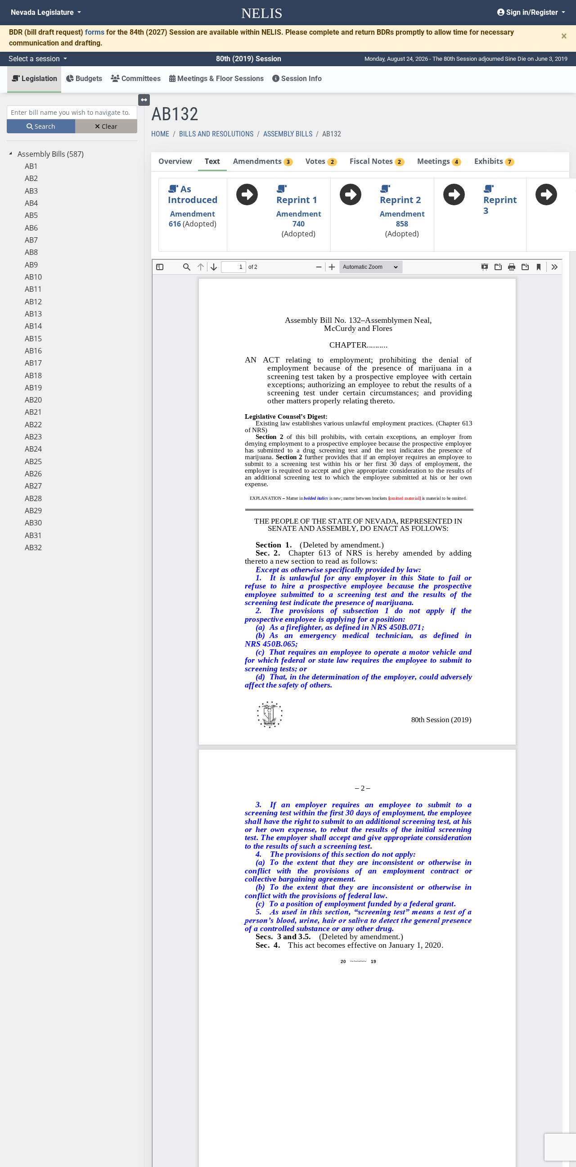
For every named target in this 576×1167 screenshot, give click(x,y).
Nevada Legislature (43, 12)
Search (44, 126)
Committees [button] (140, 78)
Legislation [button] (38, 78)
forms (94, 32)
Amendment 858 (402, 219)
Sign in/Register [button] (532, 12)
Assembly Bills (287, 134)
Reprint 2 (400, 200)
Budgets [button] (88, 78)
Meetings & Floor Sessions (220, 78)
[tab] (175, 162)
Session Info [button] (300, 78)
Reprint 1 (296, 200)
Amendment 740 (298, 219)
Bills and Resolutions (216, 134)
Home (160, 134)
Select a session (35, 58)
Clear (108, 126)
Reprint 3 (500, 205)
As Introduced (193, 194)
